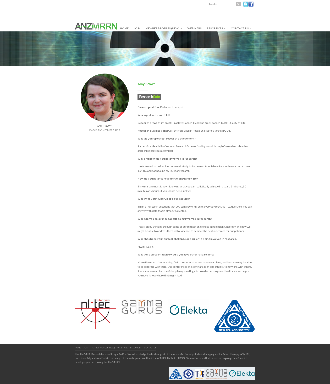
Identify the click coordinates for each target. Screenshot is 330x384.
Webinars (194, 28)
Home (124, 28)
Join (137, 28)
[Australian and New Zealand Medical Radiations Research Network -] (96, 25)
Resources (215, 28)
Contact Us (240, 28)
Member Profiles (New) (162, 28)
